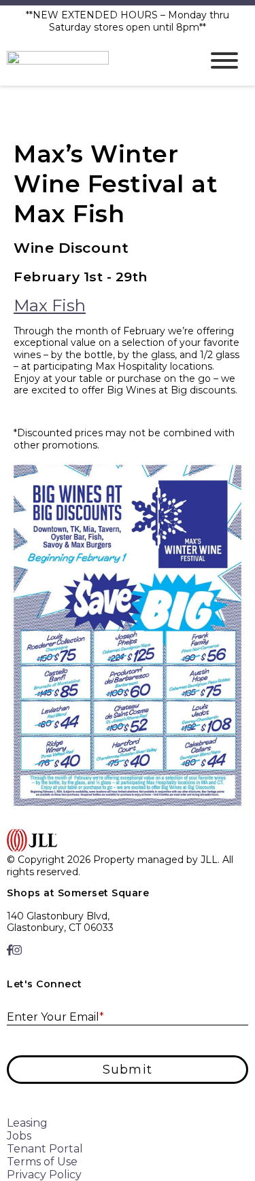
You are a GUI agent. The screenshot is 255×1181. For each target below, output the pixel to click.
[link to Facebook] (9, 950)
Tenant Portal (45, 1148)
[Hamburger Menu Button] (224, 60)
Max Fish (50, 305)
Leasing (27, 1122)
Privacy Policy (44, 1174)
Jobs (19, 1135)
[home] (93, 60)
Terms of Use (42, 1161)
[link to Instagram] (17, 950)
